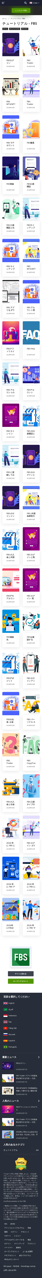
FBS (5, 1224)
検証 (29, 1240)
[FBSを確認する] (31, 621)
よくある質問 (28, 1251)
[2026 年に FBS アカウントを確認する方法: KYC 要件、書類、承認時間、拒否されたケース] (10, 868)
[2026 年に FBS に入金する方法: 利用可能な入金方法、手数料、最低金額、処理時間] (31, 868)
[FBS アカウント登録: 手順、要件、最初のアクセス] (31, 291)
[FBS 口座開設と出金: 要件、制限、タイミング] (10, 209)
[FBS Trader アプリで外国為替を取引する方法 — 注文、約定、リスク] (31, 44)
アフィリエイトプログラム (14, 1228)
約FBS (12, 1224)
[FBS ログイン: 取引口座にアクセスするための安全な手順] (31, 580)
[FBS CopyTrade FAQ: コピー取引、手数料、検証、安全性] (31, 744)
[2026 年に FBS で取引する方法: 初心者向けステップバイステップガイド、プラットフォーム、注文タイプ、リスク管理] (31, 909)
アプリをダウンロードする (14, 1240)
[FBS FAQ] (31, 333)
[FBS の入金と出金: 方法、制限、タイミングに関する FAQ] (10, 786)
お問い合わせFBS (10, 1270)
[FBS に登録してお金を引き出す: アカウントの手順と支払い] (10, 456)
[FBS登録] (10, 168)
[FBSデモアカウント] (10, 580)
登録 (29, 1228)
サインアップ (19, 1243)
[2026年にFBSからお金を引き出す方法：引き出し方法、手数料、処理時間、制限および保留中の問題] (10, 909)
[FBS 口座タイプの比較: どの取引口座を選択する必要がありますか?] (31, 786)
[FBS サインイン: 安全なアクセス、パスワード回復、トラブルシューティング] (10, 415)
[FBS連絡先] (10, 621)
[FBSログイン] (10, 44)
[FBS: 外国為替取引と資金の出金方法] (31, 497)
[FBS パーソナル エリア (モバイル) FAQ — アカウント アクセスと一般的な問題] (31, 703)
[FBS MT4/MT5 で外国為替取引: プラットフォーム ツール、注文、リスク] (31, 250)
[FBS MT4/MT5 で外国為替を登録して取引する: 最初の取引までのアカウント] (10, 85)
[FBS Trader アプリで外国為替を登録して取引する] (31, 85)
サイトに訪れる (21, 974)
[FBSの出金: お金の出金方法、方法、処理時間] (10, 703)
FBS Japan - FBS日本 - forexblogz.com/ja (19, 1266)
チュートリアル (14, 29)
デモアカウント (10, 1255)
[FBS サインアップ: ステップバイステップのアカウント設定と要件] (10, 250)
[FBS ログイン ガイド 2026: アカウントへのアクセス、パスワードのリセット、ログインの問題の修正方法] (31, 827)
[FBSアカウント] (31, 374)
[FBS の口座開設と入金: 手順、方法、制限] (31, 415)
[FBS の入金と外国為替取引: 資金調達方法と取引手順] (10, 538)
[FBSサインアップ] (31, 209)
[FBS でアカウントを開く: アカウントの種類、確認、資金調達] (10, 127)
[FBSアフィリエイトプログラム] (10, 333)
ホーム (4, 18)
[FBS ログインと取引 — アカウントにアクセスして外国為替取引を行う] (31, 538)
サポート (7, 1236)
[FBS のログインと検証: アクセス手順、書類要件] (31, 456)
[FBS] (20, 967)
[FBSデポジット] (10, 662)
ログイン (14, 1232)
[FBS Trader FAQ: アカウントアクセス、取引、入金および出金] (10, 744)
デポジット (25, 1232)
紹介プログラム (25, 1255)
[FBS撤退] (31, 127)
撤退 (6, 1232)
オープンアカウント (20, 981)
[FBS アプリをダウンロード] (10, 291)
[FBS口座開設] (31, 168)
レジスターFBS (21, 10)
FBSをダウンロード (11, 1259)
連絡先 (18, 1247)
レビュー (17, 1236)
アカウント (32, 1243)
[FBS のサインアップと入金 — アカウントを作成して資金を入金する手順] (31, 662)
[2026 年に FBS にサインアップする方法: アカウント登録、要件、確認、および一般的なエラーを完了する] (10, 827)
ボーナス (24, 29)
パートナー (8, 1247)
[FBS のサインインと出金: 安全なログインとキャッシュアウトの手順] (10, 497)
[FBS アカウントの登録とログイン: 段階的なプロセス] (10, 374)
